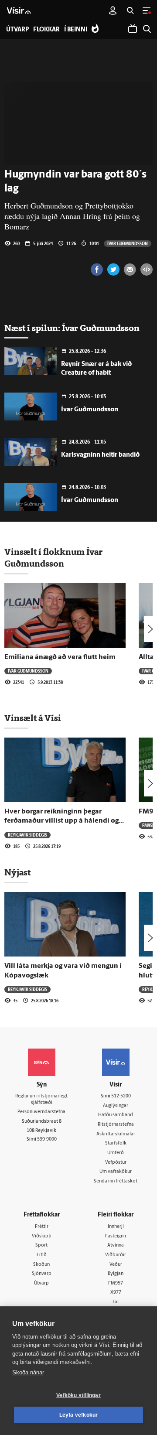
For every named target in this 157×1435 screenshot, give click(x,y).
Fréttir (41, 1226)
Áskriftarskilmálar (115, 1134)
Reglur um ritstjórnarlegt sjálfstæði (41, 1099)
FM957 (115, 1283)
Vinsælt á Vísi (32, 717)
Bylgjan (115, 1273)
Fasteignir (115, 1236)
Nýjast (17, 872)
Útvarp (41, 1283)
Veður (115, 1264)
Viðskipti (41, 1236)
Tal (116, 1302)
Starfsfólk (115, 1143)
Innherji (116, 1226)
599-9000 (47, 1139)
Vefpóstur (115, 1162)
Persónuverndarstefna (41, 1112)
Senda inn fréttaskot (115, 1181)
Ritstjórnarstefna (116, 1124)
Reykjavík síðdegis (27, 834)
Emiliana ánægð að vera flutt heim (60, 657)
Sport (41, 1245)
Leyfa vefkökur (78, 1415)
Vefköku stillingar (78, 1395)
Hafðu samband (115, 1115)
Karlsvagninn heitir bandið (100, 455)
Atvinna (115, 1245)
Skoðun (41, 1264)
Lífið (42, 1255)
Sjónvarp (41, 1273)
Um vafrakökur (115, 1171)
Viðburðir (115, 1255)
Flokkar (46, 30)
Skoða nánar (28, 1372)
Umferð (115, 1153)
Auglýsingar (115, 1106)
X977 (115, 1292)
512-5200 (121, 1096)
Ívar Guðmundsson (127, 243)
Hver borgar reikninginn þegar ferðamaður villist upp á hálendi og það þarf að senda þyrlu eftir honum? (64, 821)
